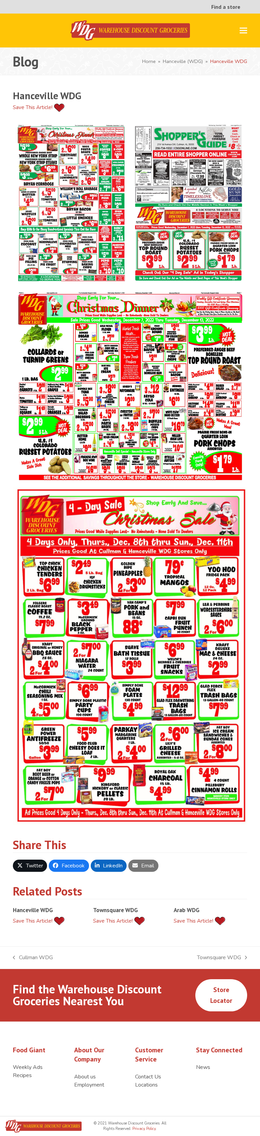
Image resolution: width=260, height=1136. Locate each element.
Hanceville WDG (33, 910)
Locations (146, 1085)
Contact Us (148, 1076)
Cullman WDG (33, 958)
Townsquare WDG (115, 910)
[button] (243, 31)
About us (85, 1076)
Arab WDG (186, 910)
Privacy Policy (143, 1128)
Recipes (22, 1075)
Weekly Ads (28, 1067)
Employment (89, 1085)
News (203, 1067)
